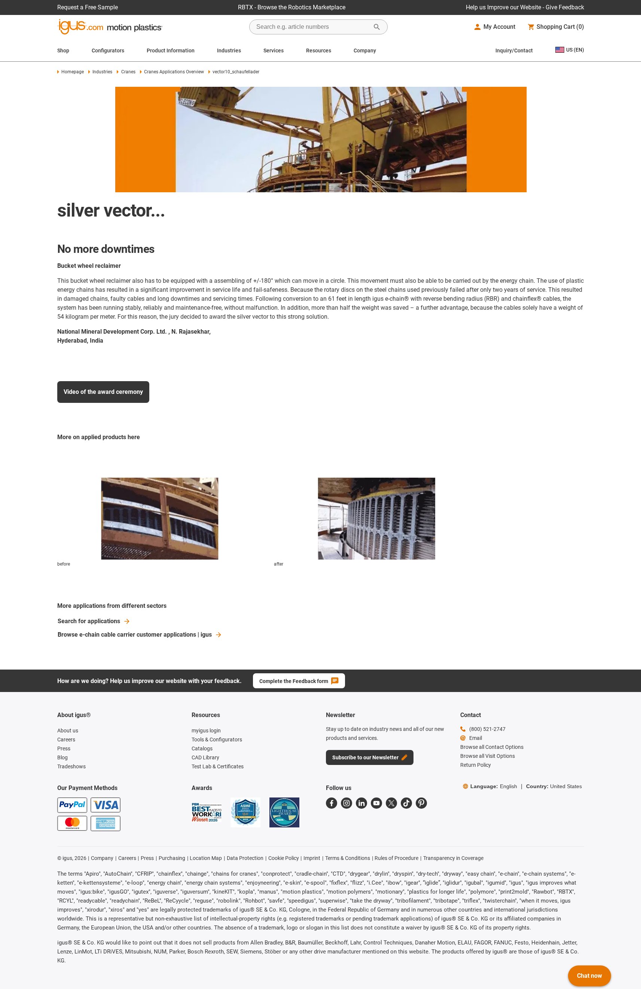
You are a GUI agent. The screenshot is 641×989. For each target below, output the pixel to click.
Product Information (171, 50)
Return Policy (475, 765)
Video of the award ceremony (103, 391)
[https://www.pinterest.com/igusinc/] (421, 803)
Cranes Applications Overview (174, 71)
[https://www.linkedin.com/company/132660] (361, 803)
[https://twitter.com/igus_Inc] (391, 803)
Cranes (128, 71)
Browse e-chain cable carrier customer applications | (135, 634)
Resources (318, 50)
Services (273, 50)
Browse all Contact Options (492, 747)
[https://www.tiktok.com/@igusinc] (406, 803)
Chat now (589, 975)
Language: (493, 786)
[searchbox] (312, 27)
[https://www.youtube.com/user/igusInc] (376, 803)
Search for (89, 621)
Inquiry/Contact (514, 50)
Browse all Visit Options (487, 756)
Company (365, 50)
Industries (229, 50)
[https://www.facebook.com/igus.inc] (331, 803)
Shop (63, 50)
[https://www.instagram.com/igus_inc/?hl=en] (346, 803)
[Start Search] (376, 26)
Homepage (72, 71)
